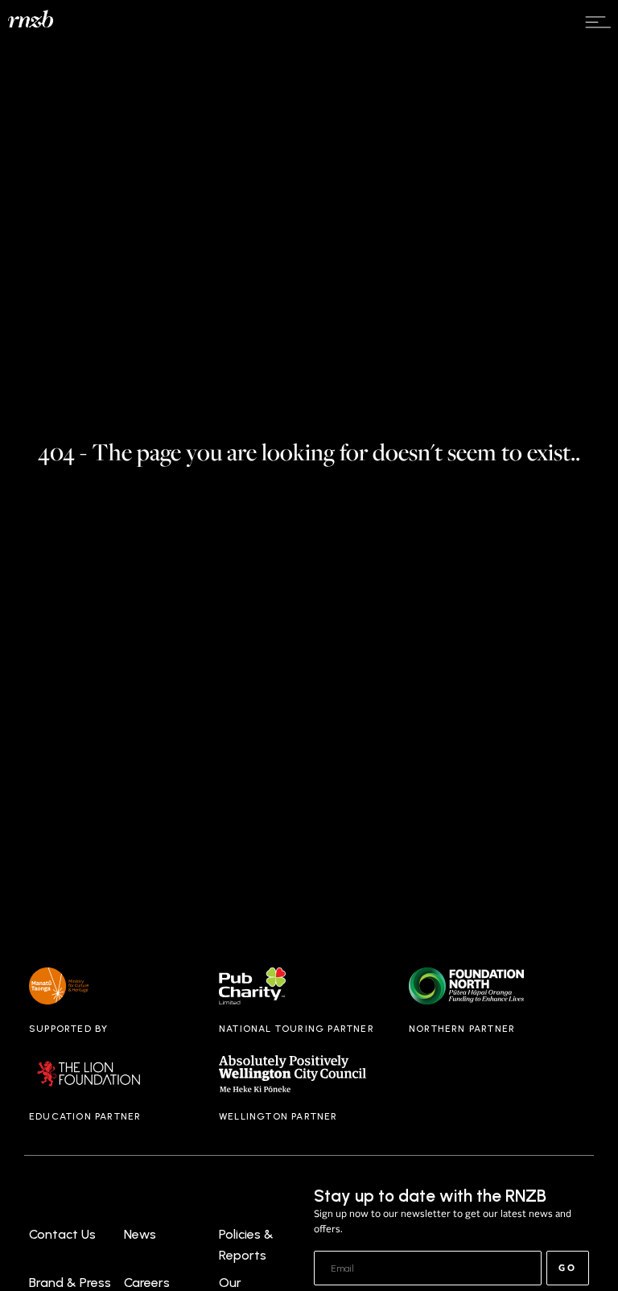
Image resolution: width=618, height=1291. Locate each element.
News (140, 1234)
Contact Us (62, 1234)
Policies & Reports (246, 1245)
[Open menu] (598, 22)
